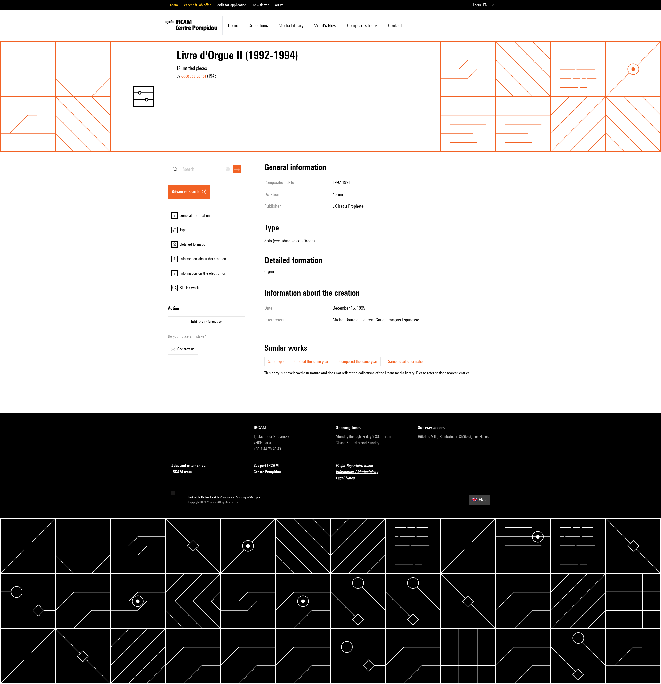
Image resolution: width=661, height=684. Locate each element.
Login (477, 5)
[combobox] (206, 169)
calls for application (232, 5)
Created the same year (311, 361)
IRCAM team (181, 471)
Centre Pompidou (267, 471)
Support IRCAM (266, 465)
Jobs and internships (188, 465)
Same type (276, 361)
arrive (279, 5)
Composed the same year (358, 361)
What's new (325, 25)
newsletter (261, 5)
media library (291, 25)
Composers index (362, 25)
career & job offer (197, 5)
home (233, 25)
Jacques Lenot (193, 76)
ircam (173, 5)
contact (395, 25)
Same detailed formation (406, 361)
